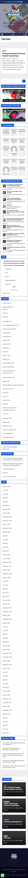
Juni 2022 (5, 676)
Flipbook (5, 359)
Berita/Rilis (5, 321)
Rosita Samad (22, 168)
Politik (4, 404)
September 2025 (7, 528)
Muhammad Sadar (14, 207)
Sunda (4, 317)
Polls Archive (6, 293)
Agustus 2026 (6, 486)
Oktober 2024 (6, 570)
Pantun (5, 396)
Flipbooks (13, 874)
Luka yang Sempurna (9, 469)
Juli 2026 (5, 490)
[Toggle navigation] (13, 34)
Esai (4, 351)
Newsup (23, 869)
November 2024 (7, 566)
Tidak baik (8, 284)
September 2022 (7, 664)
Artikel (4, 303)
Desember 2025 (7, 517)
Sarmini (14, 161)
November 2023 (7, 611)
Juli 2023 (5, 626)
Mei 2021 (5, 725)
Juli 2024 (5, 581)
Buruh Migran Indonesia (9, 325)
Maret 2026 (6, 505)
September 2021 (7, 710)
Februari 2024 (7, 600)
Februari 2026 (6, 509)
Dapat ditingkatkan (10, 280)
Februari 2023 (6, 645)
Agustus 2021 (6, 714)
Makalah (5, 381)
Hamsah (16, 58)
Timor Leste (6, 433)
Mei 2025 (5, 543)
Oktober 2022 (6, 661)
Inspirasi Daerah (7, 363)
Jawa (4, 313)
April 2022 (5, 683)
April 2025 (5, 547)
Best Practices (7, 373)
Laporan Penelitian (8, 370)
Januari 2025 (6, 558)
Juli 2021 (5, 717)
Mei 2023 (5, 634)
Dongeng (5, 348)
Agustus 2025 (6, 532)
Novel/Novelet (7, 389)
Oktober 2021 (6, 706)
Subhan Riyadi (21, 131)
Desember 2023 (7, 608)
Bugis (4, 309)
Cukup (7, 276)
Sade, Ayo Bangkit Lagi (9, 476)
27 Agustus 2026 (10, 791)
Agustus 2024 (6, 577)
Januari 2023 (6, 649)
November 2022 (7, 657)
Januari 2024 (6, 604)
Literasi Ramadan (7, 377)
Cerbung (5, 332)
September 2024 (7, 573)
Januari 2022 (6, 695)
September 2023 (7, 619)
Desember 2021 (7, 698)
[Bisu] (21, 100)
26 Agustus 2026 (10, 808)
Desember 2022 (7, 653)
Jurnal (4, 414)
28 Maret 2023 (8, 58)
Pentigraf (5, 400)
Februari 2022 (6, 691)
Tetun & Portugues (8, 429)
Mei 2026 (5, 498)
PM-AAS (5, 473)
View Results (14, 290)
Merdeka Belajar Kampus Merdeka (12, 385)
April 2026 (5, 501)
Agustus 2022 (6, 668)
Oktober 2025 (6, 524)
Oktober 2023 (6, 615)
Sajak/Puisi (6, 426)
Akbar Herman (6, 174)
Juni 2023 (5, 630)
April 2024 (5, 592)
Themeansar (14, 871)
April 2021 (5, 729)
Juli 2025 (5, 536)
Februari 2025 (6, 554)
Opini (4, 392)
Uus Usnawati (14, 168)
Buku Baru (8, 874)
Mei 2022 (5, 680)
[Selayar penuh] (23, 100)
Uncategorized (7, 437)
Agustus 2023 (6, 623)
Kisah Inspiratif (7, 367)
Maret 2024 (6, 596)
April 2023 (5, 638)
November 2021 (7, 702)
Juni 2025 (5, 539)
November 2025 (7, 520)
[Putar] (4, 100)
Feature (5, 355)
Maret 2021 (6, 733)
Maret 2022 (6, 687)
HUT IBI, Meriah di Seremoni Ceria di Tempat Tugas (13, 755)
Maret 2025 (6, 551)
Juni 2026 (5, 494)
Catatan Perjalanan (8, 329)
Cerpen (5, 340)
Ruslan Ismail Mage (14, 221)
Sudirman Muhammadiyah (6, 133)
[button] (23, 34)
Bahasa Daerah (7, 307)
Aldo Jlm (6, 140)
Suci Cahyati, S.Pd (9, 215)
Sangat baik (8, 269)
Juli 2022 (5, 672)
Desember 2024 (7, 562)
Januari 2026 (6, 513)
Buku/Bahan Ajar (7, 410)
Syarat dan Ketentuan (21, 874)
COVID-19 (5, 344)
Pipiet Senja (6, 449)
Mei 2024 (5, 589)
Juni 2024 (5, 585)
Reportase (5, 418)
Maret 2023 (6, 642)
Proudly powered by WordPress (9, 869)
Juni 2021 (5, 721)
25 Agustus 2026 (10, 840)
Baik (6, 272)
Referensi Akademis (8, 407)
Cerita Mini (5, 336)
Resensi (5, 422)
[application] (14, 95)
